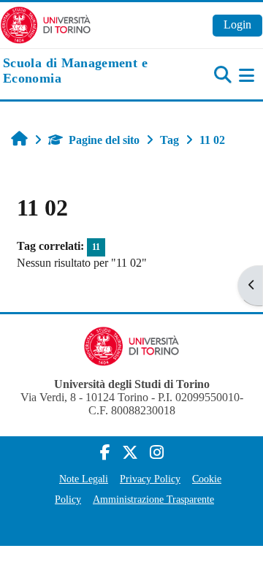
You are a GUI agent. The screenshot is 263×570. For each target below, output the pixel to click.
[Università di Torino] (45, 24)
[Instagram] (156, 453)
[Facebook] (105, 453)
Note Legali (83, 478)
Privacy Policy (150, 478)
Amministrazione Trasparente (153, 499)
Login (237, 24)
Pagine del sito (104, 140)
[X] (130, 453)
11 (96, 247)
